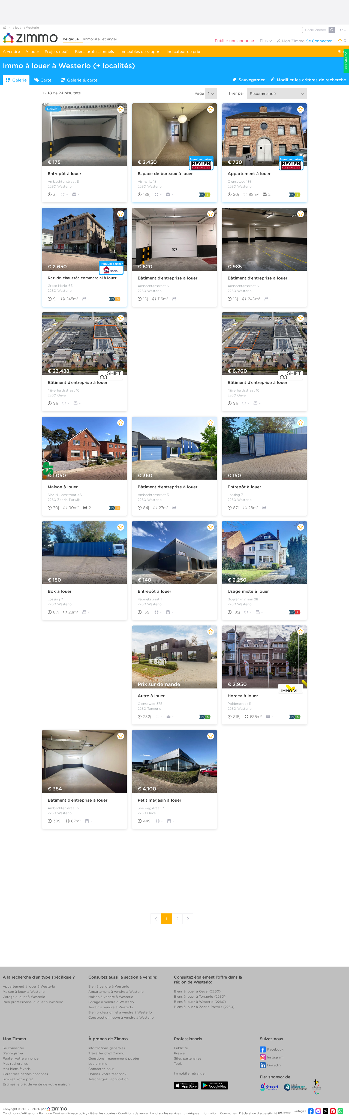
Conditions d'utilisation (20, 1113)
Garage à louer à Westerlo (24, 997)
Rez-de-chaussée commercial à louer (82, 278)
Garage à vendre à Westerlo (111, 1002)
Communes (228, 1113)
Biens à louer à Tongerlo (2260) (199, 996)
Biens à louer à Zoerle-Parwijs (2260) (204, 1007)
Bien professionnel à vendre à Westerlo (120, 1012)
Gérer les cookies (103, 1113)
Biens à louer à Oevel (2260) (197, 991)
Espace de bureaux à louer (165, 173)
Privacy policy (77, 1113)
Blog (342, 51)
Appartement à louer (249, 173)
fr (342, 30)
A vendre (11, 51)
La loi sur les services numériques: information (184, 1113)
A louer (32, 51)
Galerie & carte (82, 80)
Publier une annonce (234, 40)
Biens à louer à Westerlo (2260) (200, 1002)
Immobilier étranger (100, 39)
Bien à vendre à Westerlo (108, 986)
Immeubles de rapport (140, 51)
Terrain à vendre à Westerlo (110, 1007)
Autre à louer (151, 695)
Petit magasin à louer (159, 800)
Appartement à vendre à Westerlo (116, 991)
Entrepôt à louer (64, 173)
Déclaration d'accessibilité (258, 1113)
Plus (264, 40)
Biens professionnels (94, 51)
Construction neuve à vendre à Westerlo (121, 1017)
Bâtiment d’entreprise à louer (167, 278)
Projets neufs (57, 51)
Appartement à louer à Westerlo (29, 986)
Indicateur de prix (183, 51)
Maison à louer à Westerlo (24, 991)
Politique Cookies (52, 1113)
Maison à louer (63, 487)
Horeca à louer (243, 695)
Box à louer (59, 591)
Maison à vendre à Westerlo (110, 997)
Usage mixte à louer (248, 591)
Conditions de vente (133, 1113)
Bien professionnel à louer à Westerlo (33, 1002)
